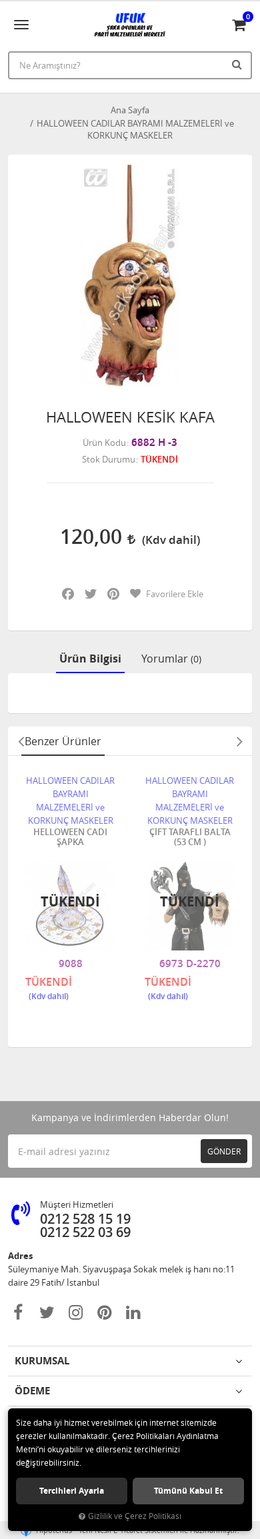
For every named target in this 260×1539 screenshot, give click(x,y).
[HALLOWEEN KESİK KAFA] (130, 277)
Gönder (224, 1151)
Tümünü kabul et (188, 1490)
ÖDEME (32, 1391)
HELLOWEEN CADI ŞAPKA (70, 837)
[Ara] (238, 64)
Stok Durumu (108, 459)
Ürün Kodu (104, 443)
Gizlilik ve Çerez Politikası (134, 1516)
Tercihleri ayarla (71, 1490)
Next (239, 741)
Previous (21, 741)
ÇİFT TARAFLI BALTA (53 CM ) (190, 837)
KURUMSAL (42, 1361)
